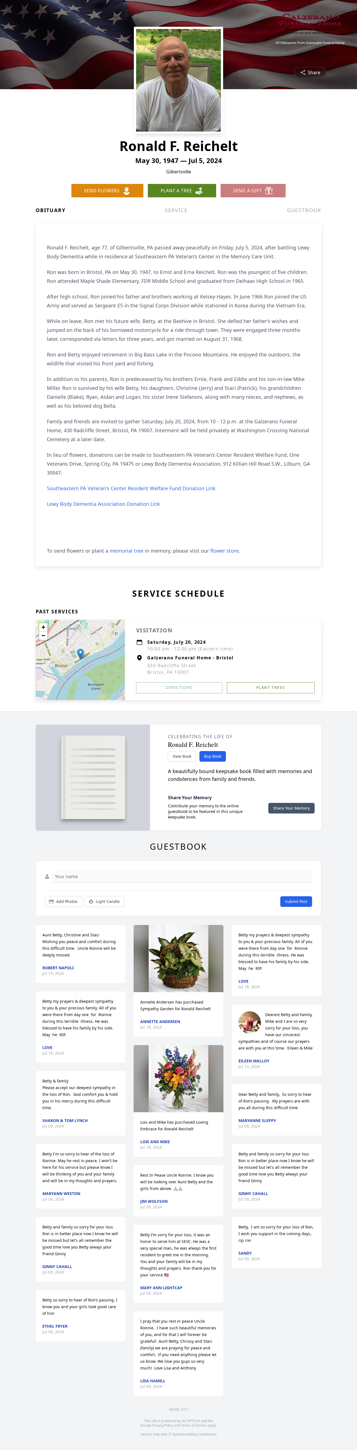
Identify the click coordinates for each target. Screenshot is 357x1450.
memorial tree (126, 550)
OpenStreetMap (184, 1434)
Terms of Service (194, 1425)
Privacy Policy (162, 1425)
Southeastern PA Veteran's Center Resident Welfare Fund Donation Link (131, 488)
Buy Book (212, 756)
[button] (80, 654)
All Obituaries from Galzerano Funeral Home (310, 43)
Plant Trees (270, 687)
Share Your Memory (291, 808)
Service (176, 210)
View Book (182, 756)
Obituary (50, 210)
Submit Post (296, 901)
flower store (224, 550)
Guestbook (304, 210)
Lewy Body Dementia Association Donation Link (103, 504)
